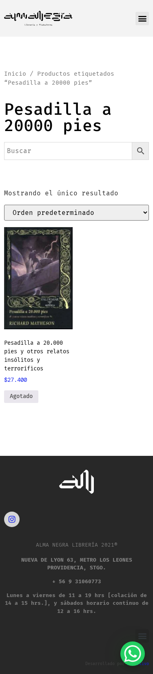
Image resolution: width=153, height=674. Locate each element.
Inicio (15, 73)
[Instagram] (12, 519)
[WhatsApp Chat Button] (132, 653)
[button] (142, 18)
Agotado (21, 396)
